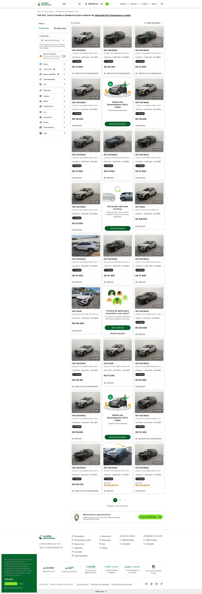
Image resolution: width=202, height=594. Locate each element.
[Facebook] (161, 584)
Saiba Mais (9, 579)
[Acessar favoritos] (161, 4)
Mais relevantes (153, 23)
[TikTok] (151, 584)
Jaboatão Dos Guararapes (65, 11)
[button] (125, 544)
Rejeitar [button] (21, 584)
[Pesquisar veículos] (107, 4)
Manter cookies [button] (11, 584)
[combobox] (70, 4)
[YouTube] (156, 584)
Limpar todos (61, 28)
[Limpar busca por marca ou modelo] (79, 4)
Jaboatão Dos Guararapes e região (113, 15)
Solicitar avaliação (118, 228)
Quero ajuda (116, 328)
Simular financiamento (117, 124)
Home (40, 11)
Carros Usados (48, 11)
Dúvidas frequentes (117, 333)
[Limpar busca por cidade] (102, 4)
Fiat (77, 11)
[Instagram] (146, 584)
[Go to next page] (125, 500)
